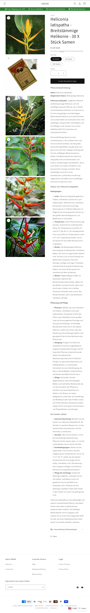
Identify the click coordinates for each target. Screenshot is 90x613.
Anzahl (52, 69)
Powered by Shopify (27, 606)
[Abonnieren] (42, 587)
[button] (4, 3)
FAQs (34, 564)
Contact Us (9, 569)
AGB (62, 605)
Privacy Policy (63, 569)
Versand (61, 51)
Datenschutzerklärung (52, 605)
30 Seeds (56, 59)
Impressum (53, 608)
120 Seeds (68, 59)
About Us (8, 564)
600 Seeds (56, 64)
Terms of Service (64, 564)
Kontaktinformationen (41, 608)
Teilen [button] (55, 536)
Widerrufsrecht (39, 605)
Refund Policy (37, 574)
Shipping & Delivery (39, 569)
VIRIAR (19, 606)
